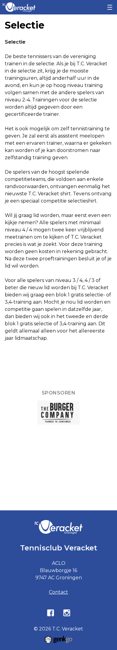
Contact (58, 592)
